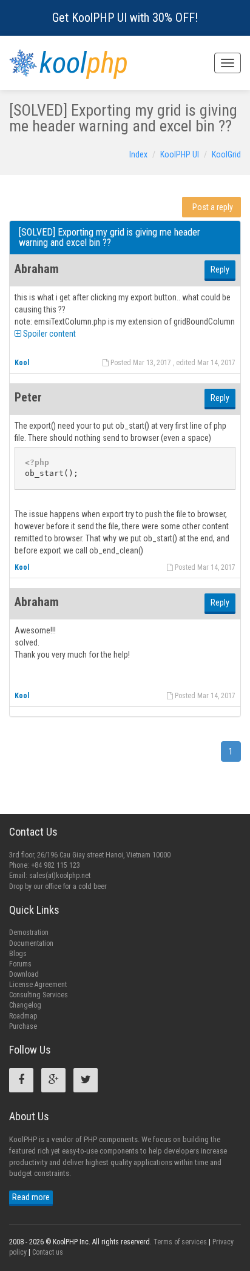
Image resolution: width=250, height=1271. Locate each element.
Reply (220, 269)
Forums (20, 964)
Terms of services (180, 1242)
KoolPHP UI (179, 154)
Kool (22, 362)
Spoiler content (48, 333)
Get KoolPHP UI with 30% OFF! (125, 17)
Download (24, 974)
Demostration (29, 932)
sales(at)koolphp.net (59, 875)
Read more (31, 1197)
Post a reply (212, 207)
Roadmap (23, 1016)
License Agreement (38, 984)
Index (138, 154)
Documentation (31, 943)
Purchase (23, 1026)
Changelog (25, 1005)
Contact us (47, 1252)
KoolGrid (226, 154)
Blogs (18, 953)
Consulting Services (38, 995)
